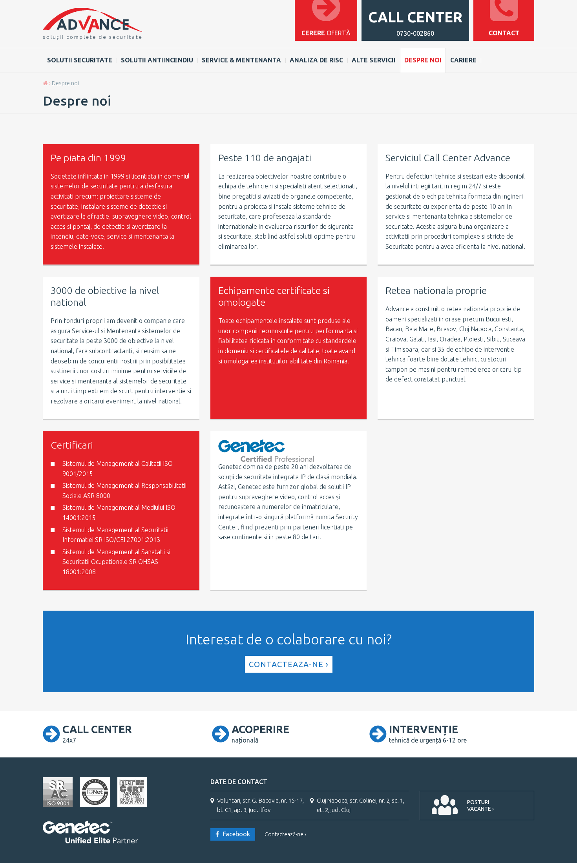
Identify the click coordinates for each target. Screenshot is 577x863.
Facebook (236, 833)
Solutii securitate (79, 60)
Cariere (463, 60)
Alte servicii (374, 60)
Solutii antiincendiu (157, 60)
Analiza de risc (316, 60)
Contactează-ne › (285, 834)
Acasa (45, 83)
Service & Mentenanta (241, 60)
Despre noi (423, 60)
